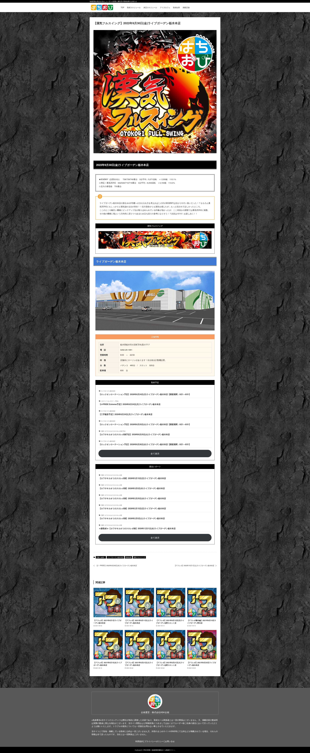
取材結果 (128, 557)
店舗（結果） (101, 557)
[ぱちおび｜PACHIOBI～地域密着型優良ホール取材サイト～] (102, 7)
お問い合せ (170, 741)
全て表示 (155, 453)
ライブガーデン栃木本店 (115, 557)
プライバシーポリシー (154, 741)
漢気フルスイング (139, 557)
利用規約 (139, 741)
